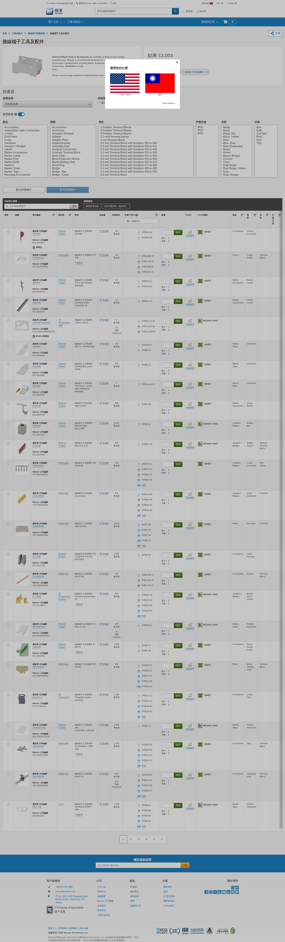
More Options (169, 103)
